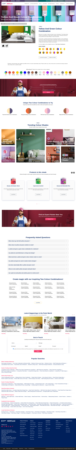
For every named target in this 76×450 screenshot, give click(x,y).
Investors (67, 426)
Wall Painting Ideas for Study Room (35, 391)
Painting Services (5, 411)
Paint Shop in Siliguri (15, 413)
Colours (45, 3)
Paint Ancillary (44, 396)
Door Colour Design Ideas (28, 406)
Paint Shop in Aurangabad (40, 411)
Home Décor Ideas (32, 404)
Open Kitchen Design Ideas (58, 377)
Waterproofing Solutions (53, 396)
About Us (67, 422)
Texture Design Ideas (5, 405)
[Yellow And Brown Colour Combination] (57, 53)
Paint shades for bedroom (6, 363)
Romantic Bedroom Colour (58, 364)
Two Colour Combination (9, 23)
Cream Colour (40, 435)
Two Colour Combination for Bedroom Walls (21, 363)
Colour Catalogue (32, 422)
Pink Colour (40, 428)
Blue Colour (32, 437)
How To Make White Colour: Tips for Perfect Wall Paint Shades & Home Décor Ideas (52, 331)
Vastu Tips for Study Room (34, 390)
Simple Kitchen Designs (36, 377)
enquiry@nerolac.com (8, 443)
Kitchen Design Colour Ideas (34, 378)
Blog (40, 3)
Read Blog (4, 333)
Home (3, 23)
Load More (13, 194)
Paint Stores (12, 411)
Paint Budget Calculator (59, 424)
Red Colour (32, 430)
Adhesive (69, 396)
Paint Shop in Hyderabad (47, 413)
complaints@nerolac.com (9, 440)
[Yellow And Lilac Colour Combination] (50, 53)
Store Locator (69, 3)
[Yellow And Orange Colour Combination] (47, 53)
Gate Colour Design (5, 406)
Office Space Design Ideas (56, 404)
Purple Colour (40, 430)
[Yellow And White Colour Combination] (61, 49)
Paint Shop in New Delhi (61, 411)
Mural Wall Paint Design (56, 405)
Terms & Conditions (15, 448)
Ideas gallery (48, 430)
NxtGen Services (34, 3)
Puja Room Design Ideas (67, 404)
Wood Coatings (28, 396)
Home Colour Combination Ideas (20, 404)
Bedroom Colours (48, 363)
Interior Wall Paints (10, 396)
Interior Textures (62, 396)
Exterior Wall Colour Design (16, 406)
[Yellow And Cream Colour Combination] (65, 49)
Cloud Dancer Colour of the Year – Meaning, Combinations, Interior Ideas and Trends (11, 331)
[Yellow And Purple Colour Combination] (54, 53)
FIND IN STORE (52, 57)
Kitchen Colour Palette (59, 378)
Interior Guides (48, 422)
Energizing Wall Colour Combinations (50, 391)
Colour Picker (58, 428)
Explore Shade (6, 143)
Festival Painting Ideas (15, 405)
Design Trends (48, 428)
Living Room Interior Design (65, 402)
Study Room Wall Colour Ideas (7, 391)
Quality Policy (21, 448)
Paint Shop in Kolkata (5, 413)
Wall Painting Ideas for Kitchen (48, 378)
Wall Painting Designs (34, 405)
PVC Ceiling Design (50, 383)
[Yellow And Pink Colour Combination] (43, 49)
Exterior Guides (48, 424)
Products (27, 3)
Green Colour (32, 435)
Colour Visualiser (58, 426)
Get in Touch (68, 428)
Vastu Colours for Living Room (55, 369)
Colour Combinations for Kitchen (7, 377)
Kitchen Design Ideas (54, 402)
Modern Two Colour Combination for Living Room (25, 369)
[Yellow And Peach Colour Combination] (54, 49)
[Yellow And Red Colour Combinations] (47, 49)
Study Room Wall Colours (6, 390)
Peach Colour (40, 433)
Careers (67, 424)
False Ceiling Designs (18, 383)
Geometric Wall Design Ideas (7, 404)
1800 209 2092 (8, 436)
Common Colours (32, 424)
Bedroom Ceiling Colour (33, 364)
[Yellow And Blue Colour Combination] (57, 49)
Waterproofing (22, 433)
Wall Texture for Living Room (42, 369)
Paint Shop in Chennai (36, 413)
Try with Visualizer (43, 57)
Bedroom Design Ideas (15, 402)
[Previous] (72, 173)
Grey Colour (40, 437)
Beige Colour (40, 424)
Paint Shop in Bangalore (26, 413)
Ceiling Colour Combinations (7, 383)
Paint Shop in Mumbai (20, 411)
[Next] (74, 173)
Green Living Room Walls (6, 372)
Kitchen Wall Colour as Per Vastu (20, 378)
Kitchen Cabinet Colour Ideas (7, 378)
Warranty (62, 3)
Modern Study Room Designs (21, 391)
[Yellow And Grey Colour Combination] (50, 49)
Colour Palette (32, 428)
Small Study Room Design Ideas (64, 390)
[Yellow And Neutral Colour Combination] (40, 53)
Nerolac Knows (58, 422)
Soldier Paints (51, 3)
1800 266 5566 (13, 437)
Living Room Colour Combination (8, 369)
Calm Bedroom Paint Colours (7, 364)
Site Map (26, 448)
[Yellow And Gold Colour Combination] (40, 49)
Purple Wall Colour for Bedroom (20, 364)
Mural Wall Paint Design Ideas (43, 404)
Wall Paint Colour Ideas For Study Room (49, 390)
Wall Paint (3, 396)
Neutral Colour (40, 422)
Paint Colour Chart (25, 405)
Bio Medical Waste (31, 448)
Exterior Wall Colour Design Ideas (27, 402)
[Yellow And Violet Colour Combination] (43, 53)
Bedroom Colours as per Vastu (38, 363)
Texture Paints (4, 397)
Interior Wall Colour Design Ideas (42, 402)
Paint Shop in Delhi (51, 411)
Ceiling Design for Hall (39, 383)
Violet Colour (32, 439)
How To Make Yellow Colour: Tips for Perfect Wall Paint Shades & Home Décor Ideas (31, 331)
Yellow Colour (32, 433)
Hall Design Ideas (65, 405)
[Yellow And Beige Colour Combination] (61, 53)
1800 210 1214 (13, 438)
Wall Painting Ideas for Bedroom (59, 363)
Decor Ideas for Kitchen (47, 377)
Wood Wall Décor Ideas (45, 405)
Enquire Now (50, 219)
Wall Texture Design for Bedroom (45, 364)
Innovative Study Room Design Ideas (20, 390)
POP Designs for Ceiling (29, 383)
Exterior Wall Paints (19, 396)
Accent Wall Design (5, 402)
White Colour (40, 426)
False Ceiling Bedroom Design (61, 383)
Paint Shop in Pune (30, 411)
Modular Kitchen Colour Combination (23, 377)
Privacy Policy (8, 448)
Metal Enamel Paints (36, 396)
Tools (57, 3)
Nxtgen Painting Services (24, 435)
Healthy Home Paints (33, 426)
